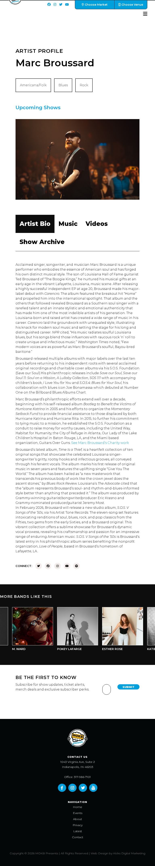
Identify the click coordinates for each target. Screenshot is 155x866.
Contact (77, 837)
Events (77, 813)
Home (77, 807)
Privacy (78, 825)
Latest (77, 831)
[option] (26, 630)
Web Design (99, 853)
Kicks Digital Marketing (129, 853)
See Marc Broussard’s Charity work (100, 443)
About (77, 819)
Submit (128, 686)
